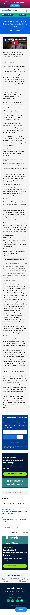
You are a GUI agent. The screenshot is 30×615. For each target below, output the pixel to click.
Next (27, 532)
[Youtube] (21, 600)
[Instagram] (12, 600)
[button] (26, 10)
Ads (2, 501)
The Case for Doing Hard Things (10, 527)
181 (24, 532)
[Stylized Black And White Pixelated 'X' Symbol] (17, 600)
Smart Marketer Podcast (8, 509)
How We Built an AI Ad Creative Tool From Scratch (14, 503)
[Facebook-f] (8, 600)
